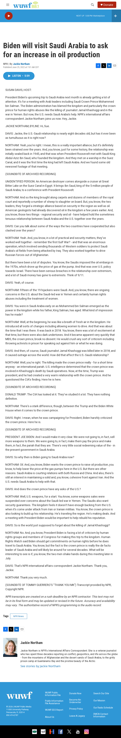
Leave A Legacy (77, 716)
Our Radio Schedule (103, 708)
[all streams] (116, 15)
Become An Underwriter (75, 701)
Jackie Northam (21, 63)
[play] (8, 16)
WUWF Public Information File (53, 694)
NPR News (18, 616)
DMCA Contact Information (100, 715)
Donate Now (75, 693)
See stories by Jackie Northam (40, 666)
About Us (49, 717)
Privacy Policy (76, 709)
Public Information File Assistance (54, 702)
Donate (108, 4)
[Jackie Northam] (10, 647)
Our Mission (99, 700)
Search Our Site (101, 693)
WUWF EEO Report (54, 710)
